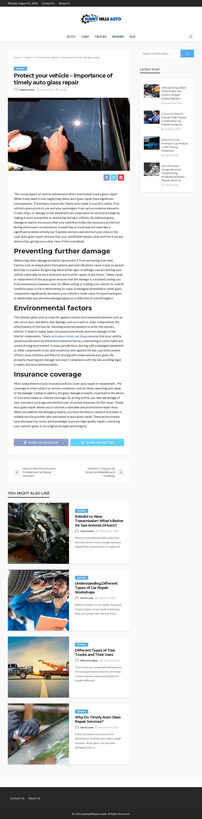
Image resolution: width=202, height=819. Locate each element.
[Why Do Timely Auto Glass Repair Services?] (38, 733)
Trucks (100, 36)
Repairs (118, 36)
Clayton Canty (27, 89)
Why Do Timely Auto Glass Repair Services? (98, 719)
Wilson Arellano (89, 660)
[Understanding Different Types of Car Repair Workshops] (38, 600)
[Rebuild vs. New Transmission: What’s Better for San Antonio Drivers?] (38, 533)
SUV (133, 36)
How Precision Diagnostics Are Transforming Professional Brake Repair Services (173, 173)
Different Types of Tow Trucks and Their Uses (95, 652)
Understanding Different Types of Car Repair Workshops (96, 587)
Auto (71, 36)
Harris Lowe (86, 597)
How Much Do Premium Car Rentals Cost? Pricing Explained (175, 145)
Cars (85, 36)
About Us (64, 3)
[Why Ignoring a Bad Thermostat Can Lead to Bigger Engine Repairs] (152, 91)
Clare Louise (87, 531)
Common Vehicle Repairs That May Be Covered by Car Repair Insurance (174, 119)
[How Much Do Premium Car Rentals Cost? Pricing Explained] (152, 143)
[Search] (190, 36)
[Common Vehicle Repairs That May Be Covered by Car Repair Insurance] (152, 117)
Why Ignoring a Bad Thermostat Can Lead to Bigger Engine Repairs (174, 93)
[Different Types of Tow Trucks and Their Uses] (38, 667)
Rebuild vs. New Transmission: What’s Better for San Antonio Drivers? (99, 520)
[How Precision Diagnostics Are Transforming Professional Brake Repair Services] (152, 169)
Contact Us (47, 3)
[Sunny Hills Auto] (101, 19)
